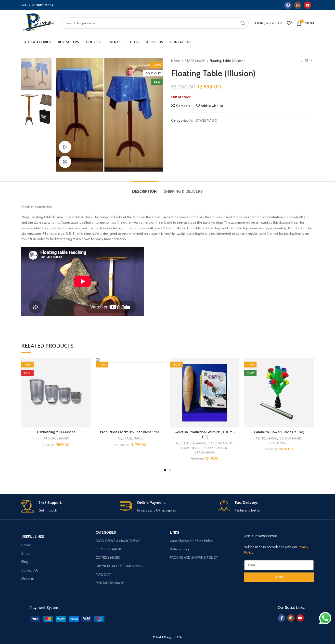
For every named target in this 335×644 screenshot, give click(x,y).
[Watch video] (65, 147)
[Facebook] (288, 5)
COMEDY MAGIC (108, 557)
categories (106, 532)
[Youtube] (307, 5)
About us (28, 578)
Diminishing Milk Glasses (56, 432)
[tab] (144, 188)
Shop (25, 553)
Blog (24, 561)
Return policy (180, 549)
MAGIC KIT (103, 574)
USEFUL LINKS (32, 536)
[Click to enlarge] (65, 162)
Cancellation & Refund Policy (191, 541)
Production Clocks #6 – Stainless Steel (130, 432)
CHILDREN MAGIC (193, 443)
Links (174, 532)
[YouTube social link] (300, 618)
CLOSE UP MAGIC (220, 443)
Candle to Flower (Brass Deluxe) (279, 432)
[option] (36, 74)
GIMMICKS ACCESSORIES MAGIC (204, 448)
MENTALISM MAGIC (110, 583)
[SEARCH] (243, 23)
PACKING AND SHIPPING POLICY (194, 557)
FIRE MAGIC (268, 438)
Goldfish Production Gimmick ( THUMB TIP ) (205, 434)
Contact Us (30, 570)
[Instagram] (297, 5)
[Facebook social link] (281, 618)
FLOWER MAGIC (290, 438)
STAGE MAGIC (195, 61)
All (191, 120)
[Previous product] (301, 61)
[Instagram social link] (291, 618)
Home (176, 61)
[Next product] (311, 61)
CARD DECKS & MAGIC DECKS (118, 541)
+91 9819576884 (42, 5)
